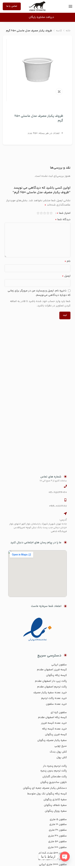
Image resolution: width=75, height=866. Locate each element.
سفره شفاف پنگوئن (55, 805)
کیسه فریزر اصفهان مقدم (52, 670)
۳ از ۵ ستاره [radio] (44, 213)
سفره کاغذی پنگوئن (55, 799)
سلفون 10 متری (58, 824)
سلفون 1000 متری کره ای (52, 859)
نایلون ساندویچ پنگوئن (53, 782)
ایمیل (66, 276)
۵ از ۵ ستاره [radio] (38, 213)
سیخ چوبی (60, 746)
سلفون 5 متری (58, 819)
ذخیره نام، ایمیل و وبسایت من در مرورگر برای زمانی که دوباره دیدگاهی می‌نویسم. (39, 293)
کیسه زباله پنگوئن (56, 675)
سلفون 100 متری (57, 847)
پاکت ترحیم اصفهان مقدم (52, 687)
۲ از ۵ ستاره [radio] (48, 213)
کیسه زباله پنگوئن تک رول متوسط (47, 794)
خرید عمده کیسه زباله (54, 729)
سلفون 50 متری (57, 841)
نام (67, 261)
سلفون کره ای (59, 712)
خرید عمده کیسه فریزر (54, 723)
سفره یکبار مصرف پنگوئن (52, 740)
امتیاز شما (63, 213)
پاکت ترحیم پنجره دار (55, 766)
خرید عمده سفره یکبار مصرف (50, 693)
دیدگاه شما (62, 219)
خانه (68, 31)
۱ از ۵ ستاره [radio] (51, 213)
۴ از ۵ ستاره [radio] (41, 213)
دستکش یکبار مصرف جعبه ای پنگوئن (45, 788)
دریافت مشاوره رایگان (41, 17)
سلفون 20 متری (58, 830)
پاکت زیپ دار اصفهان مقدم (51, 681)
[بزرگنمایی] (59, 91)
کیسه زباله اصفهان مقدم (52, 717)
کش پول (61, 757)
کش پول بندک (58, 752)
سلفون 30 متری (57, 836)
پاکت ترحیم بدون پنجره (53, 771)
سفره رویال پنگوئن (56, 811)
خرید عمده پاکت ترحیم (54, 698)
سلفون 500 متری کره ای (53, 853)
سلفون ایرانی (59, 665)
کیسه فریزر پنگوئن (56, 734)
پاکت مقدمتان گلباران (54, 777)
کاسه (59, 31)
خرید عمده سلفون (56, 704)
